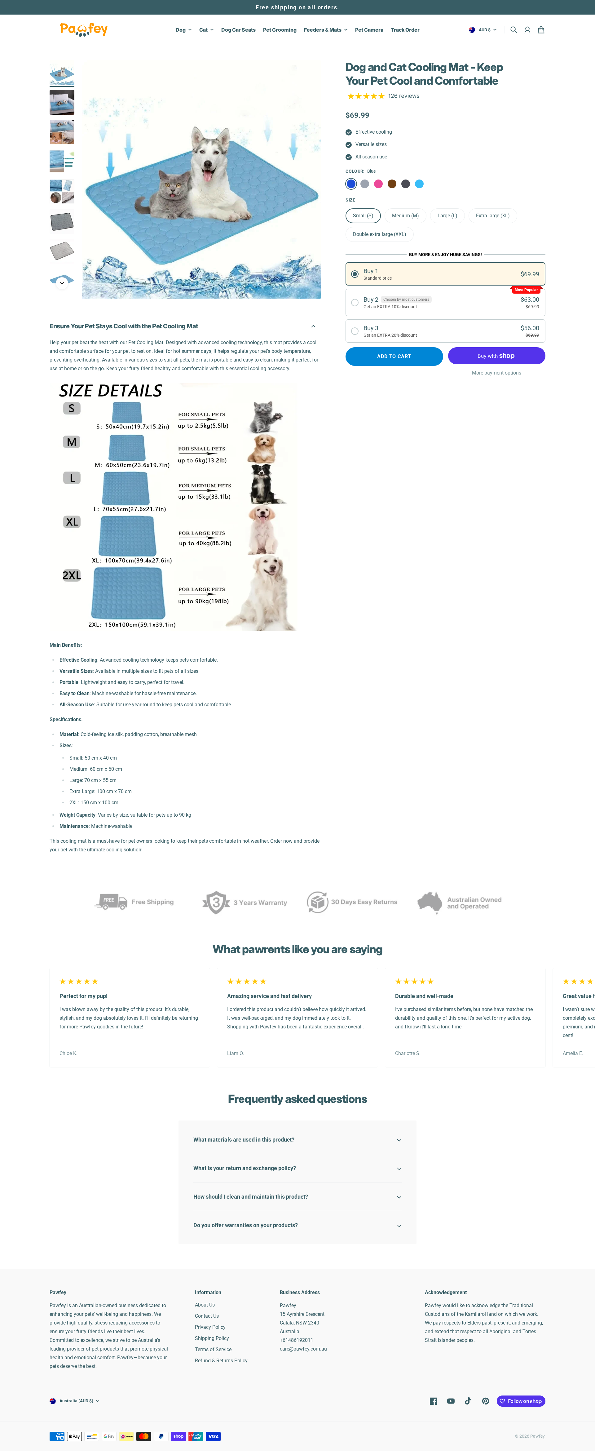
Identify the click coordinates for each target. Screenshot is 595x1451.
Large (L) (447, 216)
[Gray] (364, 184)
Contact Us (207, 1316)
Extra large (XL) (493, 216)
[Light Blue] (419, 184)
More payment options (496, 373)
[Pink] (378, 184)
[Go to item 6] (62, 221)
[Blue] (351, 184)
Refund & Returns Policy (221, 1361)
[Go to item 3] (62, 132)
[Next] (62, 283)
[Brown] (392, 184)
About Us (205, 1305)
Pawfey (537, 1436)
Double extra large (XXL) (379, 234)
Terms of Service (213, 1349)
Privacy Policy (210, 1327)
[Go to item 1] (62, 72)
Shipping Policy (212, 1338)
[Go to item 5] (62, 191)
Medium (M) (405, 216)
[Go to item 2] (62, 102)
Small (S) (363, 216)
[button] (445, 273)
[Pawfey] (84, 30)
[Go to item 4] (62, 161)
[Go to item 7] (62, 251)
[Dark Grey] (405, 184)
